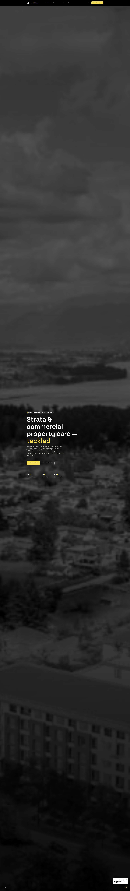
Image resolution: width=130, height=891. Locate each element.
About (59, 3)
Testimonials (67, 3)
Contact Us (75, 3)
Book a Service (47, 463)
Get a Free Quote (97, 3)
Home (47, 3)
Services (53, 3)
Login (88, 3)
